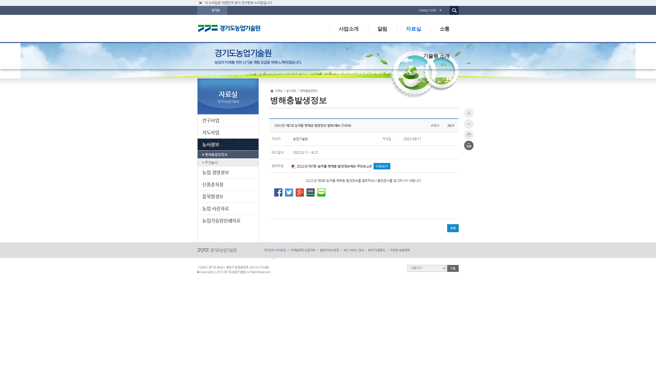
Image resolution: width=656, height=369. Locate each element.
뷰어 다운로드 (376, 250)
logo (239, 28)
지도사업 (210, 132)
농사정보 (210, 144)
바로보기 (382, 166)
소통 (445, 28)
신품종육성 (212, 184)
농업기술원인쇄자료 (221, 220)
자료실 (413, 28)
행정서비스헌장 (329, 250)
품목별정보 (212, 196)
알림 (382, 28)
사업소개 (349, 28)
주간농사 (211, 162)
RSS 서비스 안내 (354, 250)
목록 (453, 228)
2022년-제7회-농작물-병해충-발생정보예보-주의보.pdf (334, 166)
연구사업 (210, 120)
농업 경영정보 (215, 172)
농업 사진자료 (215, 208)
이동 (453, 268)
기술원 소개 (436, 55)
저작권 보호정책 (400, 250)
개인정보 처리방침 (274, 250)
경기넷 (215, 10)
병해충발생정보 (216, 154)
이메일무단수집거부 (303, 250)
